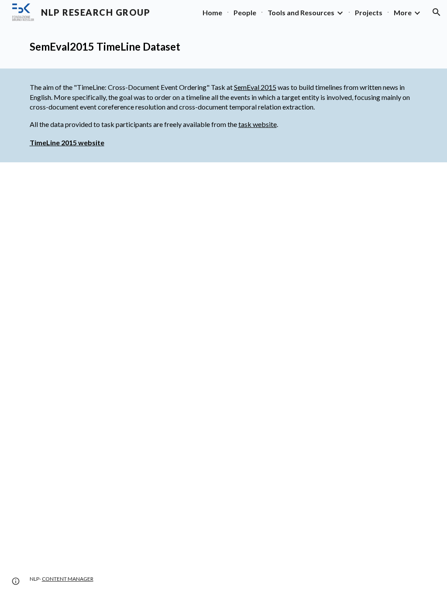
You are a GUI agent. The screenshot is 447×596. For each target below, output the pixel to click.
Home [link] (212, 12)
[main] (223, 46)
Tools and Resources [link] (301, 12)
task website (257, 124)
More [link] (403, 12)
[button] (436, 12)
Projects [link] (368, 12)
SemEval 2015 (255, 87)
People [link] (245, 12)
